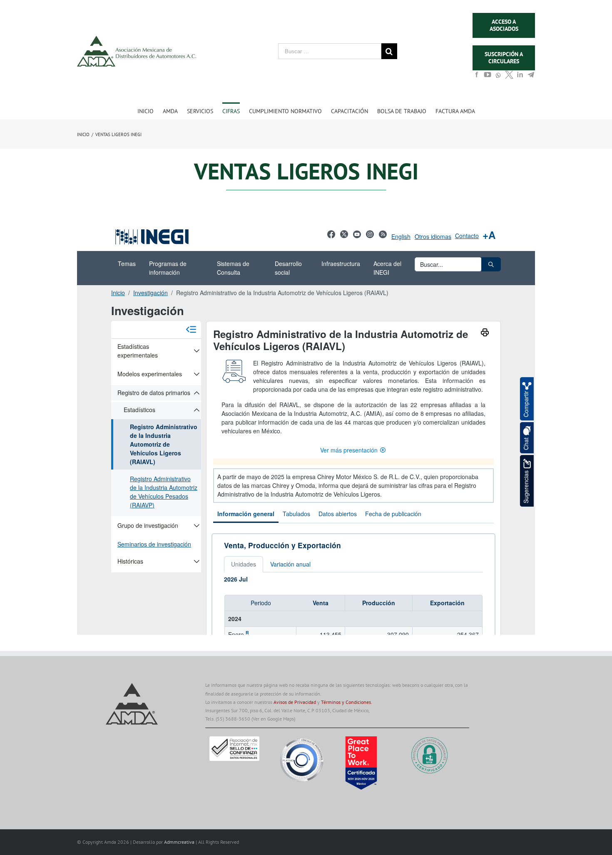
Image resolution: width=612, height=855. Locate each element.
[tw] (509, 77)
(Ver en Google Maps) (273, 719)
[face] (477, 77)
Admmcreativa (180, 842)
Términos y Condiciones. (346, 702)
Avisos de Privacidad (295, 702)
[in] (520, 77)
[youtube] (487, 77)
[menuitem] (150, 110)
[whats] (498, 79)
